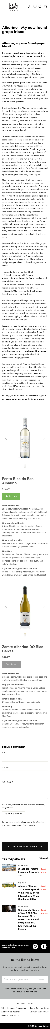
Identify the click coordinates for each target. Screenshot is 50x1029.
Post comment (14, 814)
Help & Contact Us (10, 1015)
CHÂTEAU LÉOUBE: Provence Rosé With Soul (29, 872)
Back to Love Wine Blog (27, 846)
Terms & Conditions (39, 1008)
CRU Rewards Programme (13, 1008)
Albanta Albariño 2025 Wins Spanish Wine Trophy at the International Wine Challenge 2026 (29, 893)
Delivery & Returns (10, 1012)
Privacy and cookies (39, 1012)
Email (5, 767)
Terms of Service (23, 825)
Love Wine (43, 1026)
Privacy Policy (7, 825)
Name (5, 753)
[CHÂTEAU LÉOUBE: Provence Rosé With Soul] (9, 867)
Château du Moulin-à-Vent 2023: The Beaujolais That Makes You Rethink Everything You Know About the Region (29, 919)
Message (7, 782)
